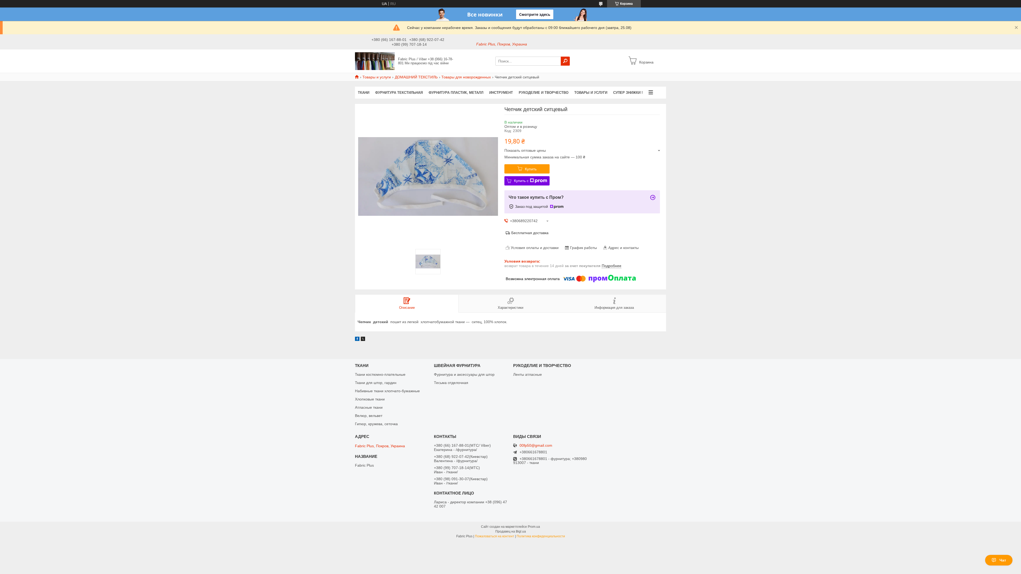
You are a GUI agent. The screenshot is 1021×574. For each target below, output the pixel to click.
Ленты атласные (527, 374)
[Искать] (565, 61)
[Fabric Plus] (375, 61)
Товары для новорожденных (466, 77)
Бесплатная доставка (530, 233)
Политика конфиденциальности (541, 536)
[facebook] (357, 339)
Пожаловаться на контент (494, 536)
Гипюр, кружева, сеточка (376, 424)
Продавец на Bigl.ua (510, 531)
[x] (363, 339)
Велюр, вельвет (368, 415)
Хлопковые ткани (370, 399)
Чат (1002, 560)
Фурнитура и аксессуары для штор (464, 374)
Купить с (521, 181)
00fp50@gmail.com (536, 446)
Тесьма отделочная (451, 383)
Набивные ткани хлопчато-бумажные (387, 391)
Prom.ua (534, 527)
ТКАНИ (363, 93)
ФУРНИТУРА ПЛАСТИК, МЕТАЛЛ (456, 93)
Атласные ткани (369, 407)
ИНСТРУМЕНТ (501, 93)
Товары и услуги (376, 77)
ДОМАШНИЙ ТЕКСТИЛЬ (416, 77)
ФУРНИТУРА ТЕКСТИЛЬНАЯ (399, 93)
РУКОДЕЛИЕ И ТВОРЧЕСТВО (543, 93)
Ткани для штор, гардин (375, 383)
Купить (531, 169)
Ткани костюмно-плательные (380, 374)
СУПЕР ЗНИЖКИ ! (628, 93)
